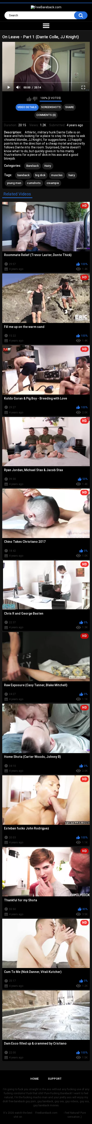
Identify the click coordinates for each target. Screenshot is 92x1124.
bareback (23, 175)
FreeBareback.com (46, 1112)
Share (69, 107)
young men (14, 183)
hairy (72, 175)
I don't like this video (35, 99)
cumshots (34, 183)
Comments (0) (46, 115)
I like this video (29, 99)
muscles (57, 175)
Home (34, 1078)
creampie (53, 183)
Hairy (47, 165)
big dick (40, 175)
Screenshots (51, 107)
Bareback (32, 165)
